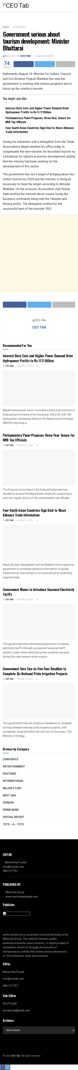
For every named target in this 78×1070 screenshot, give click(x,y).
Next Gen (9, 795)
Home (6, 27)
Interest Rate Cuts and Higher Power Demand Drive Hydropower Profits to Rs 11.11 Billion (37, 110)
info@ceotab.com (13, 867)
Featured (9, 774)
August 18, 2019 (44, 56)
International (13, 781)
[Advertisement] (39, 253)
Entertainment (14, 767)
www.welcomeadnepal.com (21, 897)
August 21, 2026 (25, 366)
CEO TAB (25, 56)
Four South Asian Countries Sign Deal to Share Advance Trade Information (39, 130)
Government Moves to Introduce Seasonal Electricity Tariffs (38, 592)
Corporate (10, 759)
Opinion (8, 803)
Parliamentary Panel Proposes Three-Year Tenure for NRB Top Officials (38, 120)
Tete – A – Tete (13, 824)
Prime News (19, 27)
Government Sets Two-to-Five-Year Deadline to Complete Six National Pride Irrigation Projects (35, 671)
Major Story (12, 788)
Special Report (13, 817)
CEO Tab (9, 366)
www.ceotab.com (13, 935)
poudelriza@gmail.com (16, 1011)
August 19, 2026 (25, 679)
